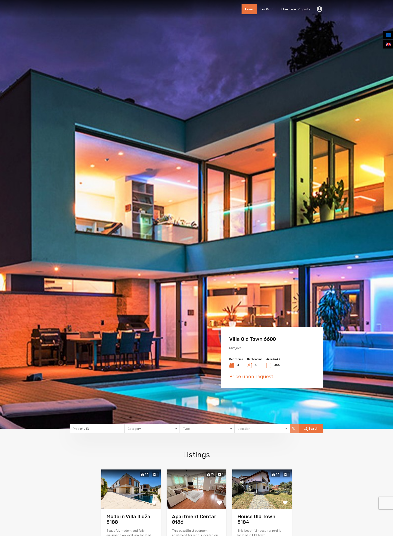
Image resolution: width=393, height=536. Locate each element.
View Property (131, 501)
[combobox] (152, 428)
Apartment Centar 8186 (194, 519)
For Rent (266, 9)
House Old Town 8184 (256, 519)
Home (249, 9)
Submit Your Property (295, 9)
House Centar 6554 (252, 339)
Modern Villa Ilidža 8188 (128, 519)
